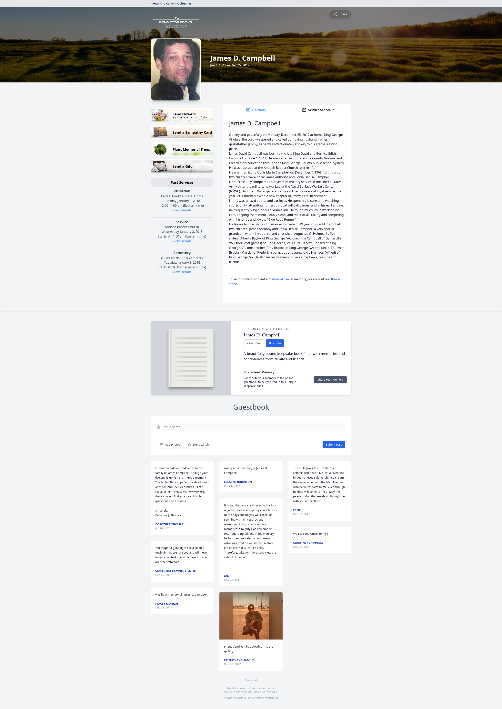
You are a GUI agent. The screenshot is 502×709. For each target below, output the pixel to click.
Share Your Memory (330, 379)
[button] (251, 616)
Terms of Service (262, 691)
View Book (253, 343)
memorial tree (279, 279)
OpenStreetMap (255, 698)
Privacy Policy (240, 691)
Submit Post (334, 444)
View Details (182, 210)
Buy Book (275, 343)
